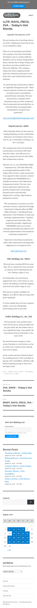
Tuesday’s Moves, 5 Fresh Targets (18, 466)
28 (27, 542)
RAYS (17, 373)
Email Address (9, 426)
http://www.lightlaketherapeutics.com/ (18, 118)
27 (23, 542)
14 (27, 533)
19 (18, 538)
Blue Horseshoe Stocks (10, 602)
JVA (10, 373)
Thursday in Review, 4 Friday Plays (18, 453)
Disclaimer (7, 596)
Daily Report (29, 371)
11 (14, 533)
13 (23, 533)
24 (10, 542)
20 (23, 538)
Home (5, 581)
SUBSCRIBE (18, 6)
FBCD (6, 373)
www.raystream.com (19, 251)
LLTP (13, 373)
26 (18, 542)
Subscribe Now (9, 586)
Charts (5, 591)
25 (14, 542)
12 (18, 533)
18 (14, 538)
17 (9, 538)
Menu (31, 15)
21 (27, 538)
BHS (4, 371)
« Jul (9, 550)
